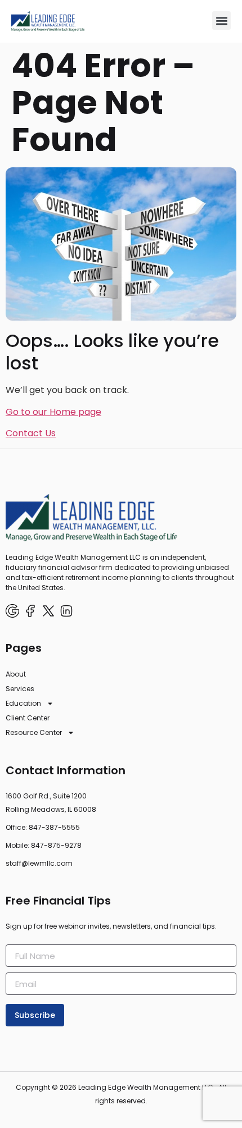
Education (23, 703)
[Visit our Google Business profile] (12, 611)
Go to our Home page (53, 411)
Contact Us (31, 433)
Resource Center (34, 732)
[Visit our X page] (48, 611)
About (16, 674)
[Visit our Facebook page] (30, 611)
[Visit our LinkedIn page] (66, 611)
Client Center (28, 718)
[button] (221, 20)
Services (20, 688)
